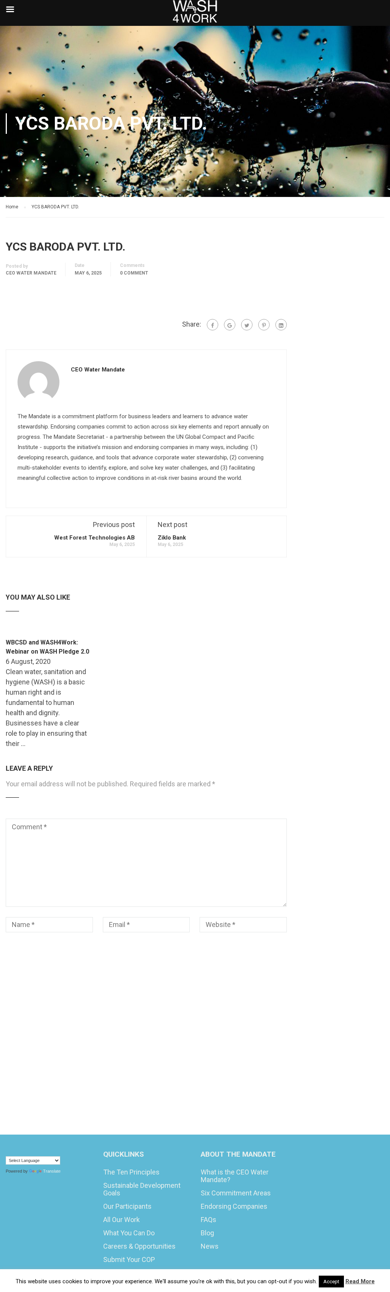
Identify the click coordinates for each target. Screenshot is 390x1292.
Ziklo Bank (172, 537)
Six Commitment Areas (236, 1193)
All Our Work (121, 1220)
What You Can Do (129, 1233)
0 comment (134, 273)
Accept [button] (331, 1281)
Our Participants (127, 1206)
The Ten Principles (131, 1172)
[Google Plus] (229, 324)
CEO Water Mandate (31, 273)
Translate (52, 1171)
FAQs (208, 1220)
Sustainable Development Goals (142, 1189)
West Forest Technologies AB (94, 537)
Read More (360, 1281)
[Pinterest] (264, 324)
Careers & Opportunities (139, 1246)
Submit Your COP (129, 1259)
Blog (207, 1233)
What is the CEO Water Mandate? (235, 1176)
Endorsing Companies (234, 1206)
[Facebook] (212, 324)
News (210, 1246)
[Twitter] (247, 324)
